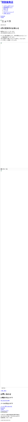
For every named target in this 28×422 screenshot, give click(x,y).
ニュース (5, 10)
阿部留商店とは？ (8, 7)
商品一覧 (5, 9)
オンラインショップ (8, 12)
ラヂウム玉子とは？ (8, 6)
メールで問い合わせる (6, 406)
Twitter (2, 17)
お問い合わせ (6, 13)
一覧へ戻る (3, 390)
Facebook (3, 16)
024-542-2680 (5, 400)
